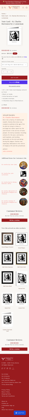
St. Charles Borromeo (11, 117)
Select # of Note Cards (8, 61)
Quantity (4, 68)
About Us (4, 401)
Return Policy (6, 392)
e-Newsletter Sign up (8, 405)
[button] (2, 7)
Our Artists (5, 374)
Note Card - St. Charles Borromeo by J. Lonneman (14, 17)
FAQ (3, 407)
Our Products (6, 378)
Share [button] (5, 104)
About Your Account (7, 409)
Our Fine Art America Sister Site (11, 382)
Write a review (14, 220)
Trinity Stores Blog (7, 384)
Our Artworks (6, 376)
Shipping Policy (6, 394)
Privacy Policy (6, 389)
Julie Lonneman (7, 151)
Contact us (5, 403)
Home (3, 13)
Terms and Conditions (8, 396)
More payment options (14, 86)
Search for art (5, 7)
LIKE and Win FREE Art (8, 380)
